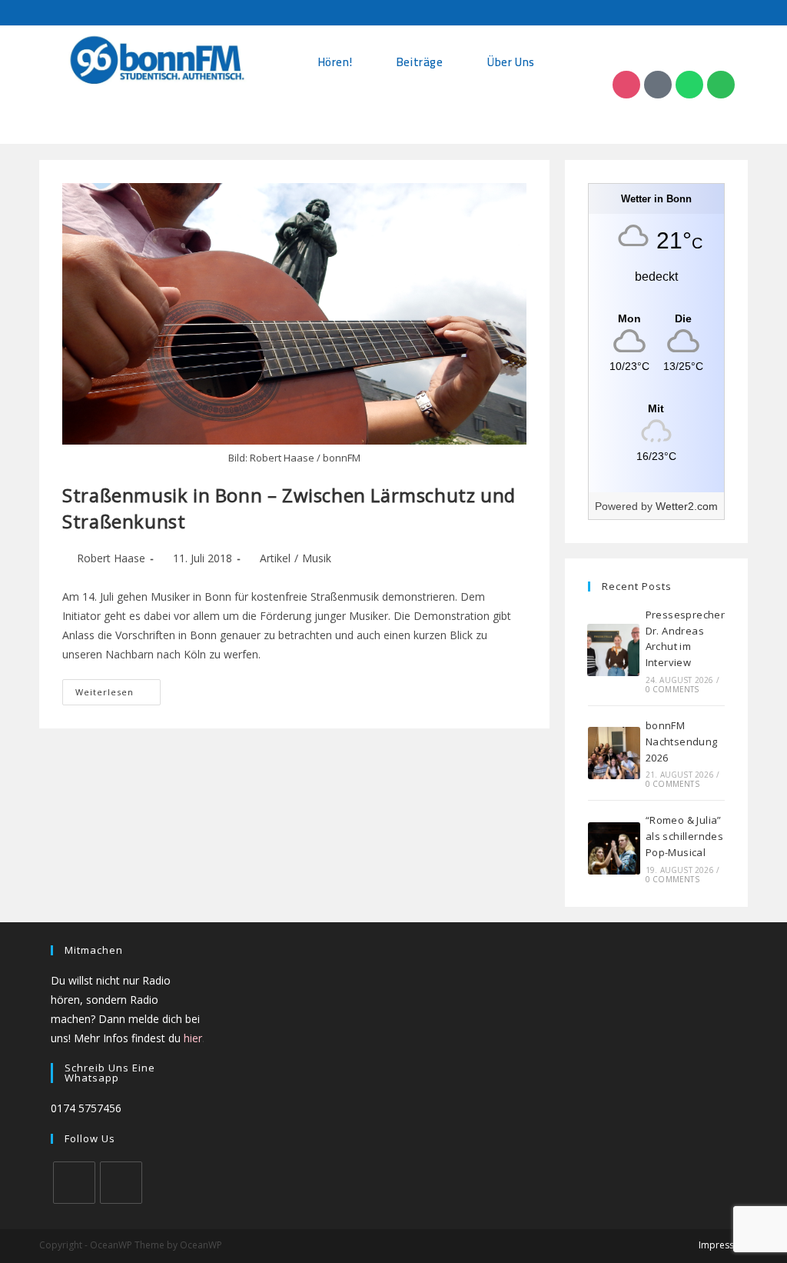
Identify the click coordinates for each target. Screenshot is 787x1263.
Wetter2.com (687, 506)
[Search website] (422, 107)
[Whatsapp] (689, 84)
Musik (316, 558)
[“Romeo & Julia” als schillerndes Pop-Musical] (614, 848)
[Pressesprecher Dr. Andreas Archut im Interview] (613, 650)
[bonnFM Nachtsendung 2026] (614, 753)
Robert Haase (111, 558)
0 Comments (672, 689)
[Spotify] (721, 84)
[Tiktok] (658, 84)
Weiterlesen (118, 688)
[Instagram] (626, 84)
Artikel (275, 558)
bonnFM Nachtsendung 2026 (682, 741)
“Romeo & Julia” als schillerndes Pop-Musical (684, 836)
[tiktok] (121, 1182)
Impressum (723, 1244)
